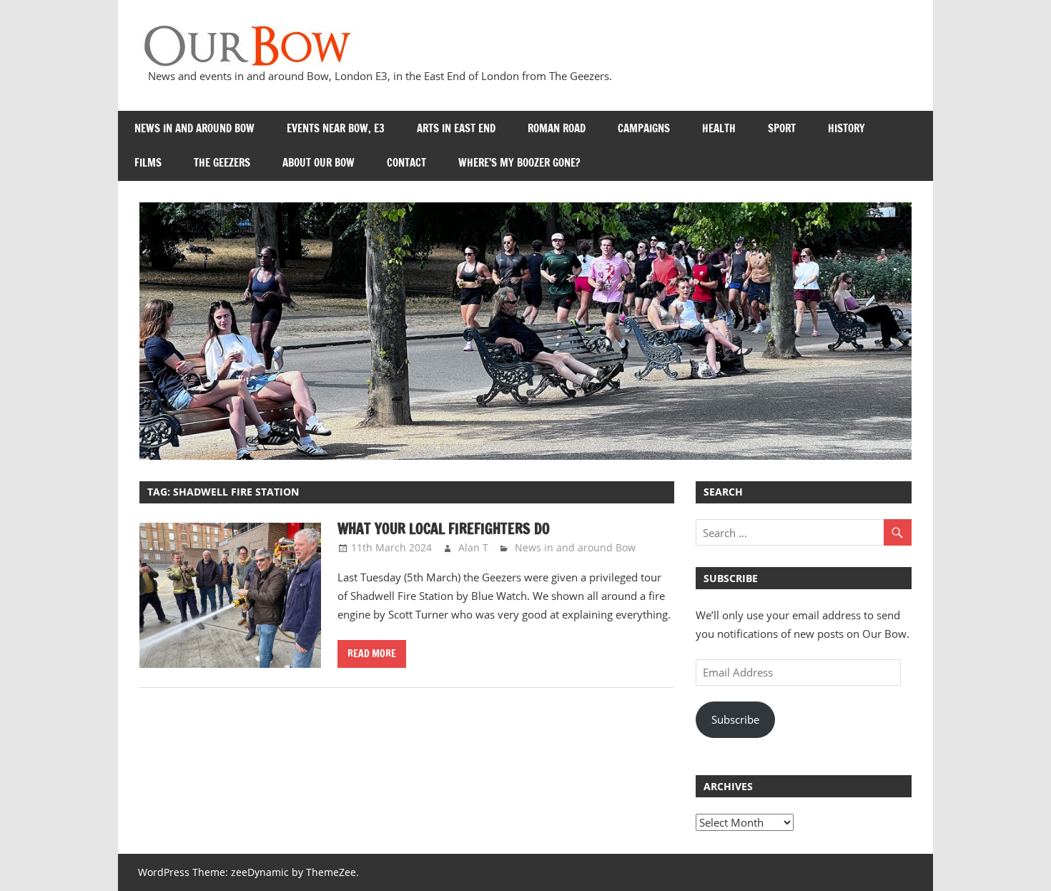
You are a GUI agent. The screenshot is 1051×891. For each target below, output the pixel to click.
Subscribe (735, 719)
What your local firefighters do (443, 528)
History (846, 128)
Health (719, 128)
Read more (371, 653)
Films (148, 162)
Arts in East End (456, 128)
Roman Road (557, 128)
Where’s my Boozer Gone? (519, 162)
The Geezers (222, 162)
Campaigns (644, 128)
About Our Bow (318, 162)
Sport (782, 128)
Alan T (473, 547)
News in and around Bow (194, 128)
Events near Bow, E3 (336, 128)
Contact (406, 162)
